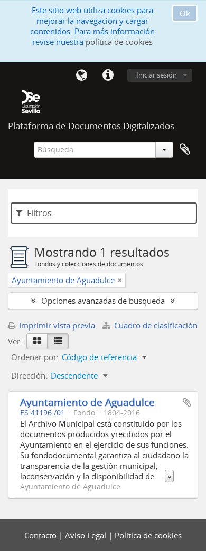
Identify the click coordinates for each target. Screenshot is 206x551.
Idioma (81, 75)
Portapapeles (185, 150)
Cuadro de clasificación (155, 325)
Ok (185, 13)
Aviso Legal (86, 535)
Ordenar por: (35, 357)
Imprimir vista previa (56, 325)
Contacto (41, 535)
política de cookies (119, 41)
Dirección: (29, 375)
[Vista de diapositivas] (37, 341)
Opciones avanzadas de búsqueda (103, 300)
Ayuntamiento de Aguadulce (87, 402)
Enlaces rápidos (108, 75)
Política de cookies (148, 535)
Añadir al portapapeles (187, 402)
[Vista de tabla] (58, 341)
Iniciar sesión (156, 75)
